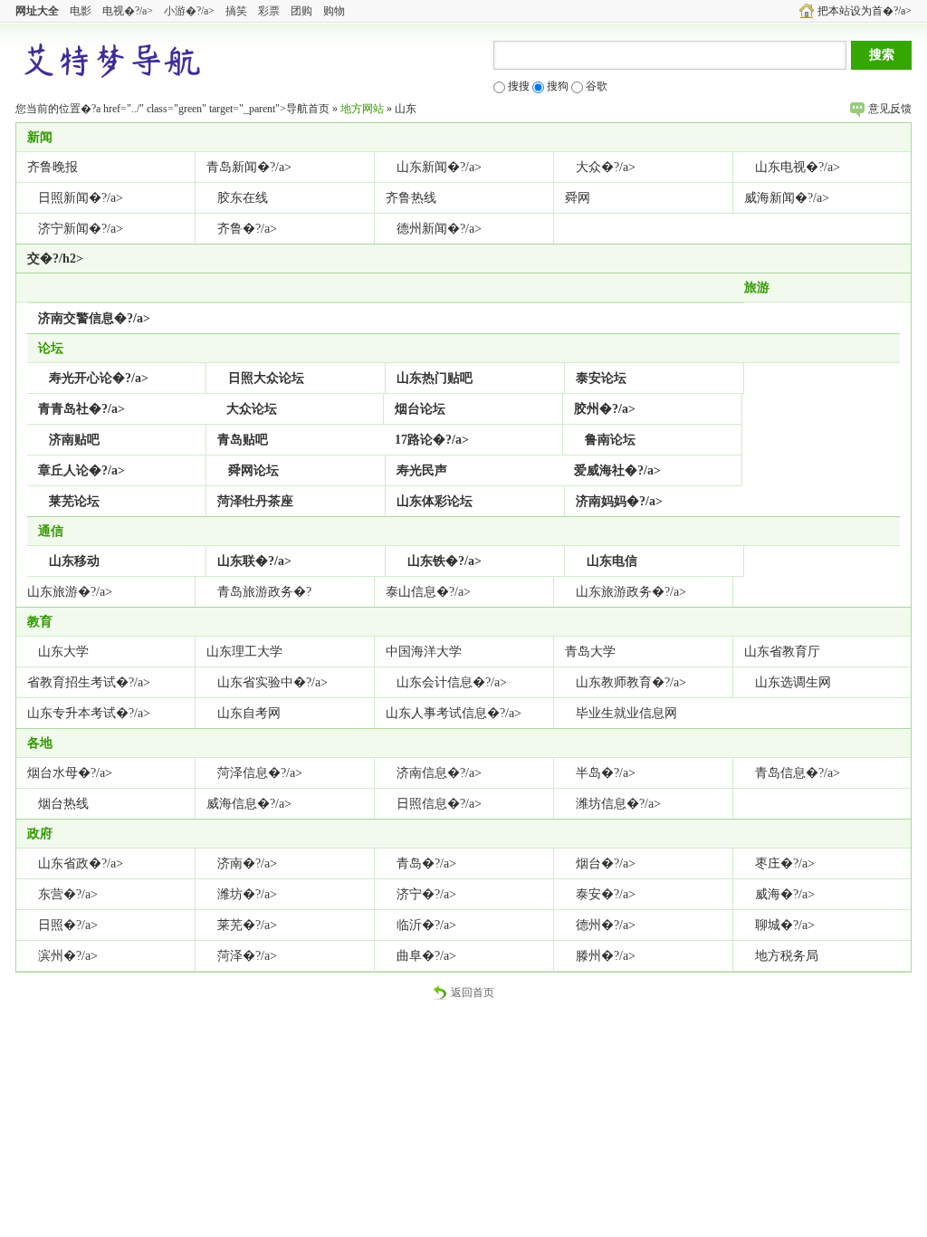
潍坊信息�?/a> (618, 803)
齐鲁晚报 (52, 167)
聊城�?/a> (785, 925)
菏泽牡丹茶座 (255, 501)
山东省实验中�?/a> (272, 682)
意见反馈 (890, 108)
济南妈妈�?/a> (619, 501)
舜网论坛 (253, 470)
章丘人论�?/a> (81, 470)
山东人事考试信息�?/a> (453, 713)
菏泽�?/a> (247, 956)
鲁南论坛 (610, 439)
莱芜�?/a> (247, 925)
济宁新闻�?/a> (80, 228)
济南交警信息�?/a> (94, 318)
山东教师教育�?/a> (631, 682)
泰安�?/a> (606, 894)
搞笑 (236, 11)
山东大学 (63, 651)
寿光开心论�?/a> (98, 378)
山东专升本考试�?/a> (88, 713)
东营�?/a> (68, 894)
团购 (301, 11)
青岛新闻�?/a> (248, 167)
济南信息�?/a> (439, 773)
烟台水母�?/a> (69, 773)
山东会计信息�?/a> (452, 682)
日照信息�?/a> (439, 803)
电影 (80, 11)
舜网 (577, 198)
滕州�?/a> (606, 956)
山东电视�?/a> (797, 167)
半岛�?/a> (606, 773)
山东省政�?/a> (80, 863)
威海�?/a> (785, 894)
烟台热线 (63, 803)
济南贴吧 (74, 439)
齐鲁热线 (411, 198)
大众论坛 (251, 409)
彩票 (269, 11)
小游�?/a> (189, 11)
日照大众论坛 (266, 378)
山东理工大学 (244, 651)
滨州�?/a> (68, 956)
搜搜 (517, 86)
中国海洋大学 (424, 651)
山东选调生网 (793, 682)
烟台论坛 (420, 409)
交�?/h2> (55, 258)
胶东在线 (242, 198)
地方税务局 (786, 956)
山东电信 (612, 561)
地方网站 (362, 108)
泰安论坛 (601, 378)
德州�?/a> (606, 925)
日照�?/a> (68, 925)
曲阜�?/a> (426, 956)
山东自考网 (249, 713)
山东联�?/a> (254, 561)
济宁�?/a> (426, 894)
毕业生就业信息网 (626, 713)
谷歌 (595, 86)
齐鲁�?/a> (247, 228)
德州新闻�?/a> (439, 228)
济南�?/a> (247, 863)
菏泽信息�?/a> (259, 773)
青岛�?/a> (426, 863)
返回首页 (472, 992)
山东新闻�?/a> (439, 167)
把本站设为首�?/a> (864, 11)
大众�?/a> (606, 167)
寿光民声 (422, 470)
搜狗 (556, 86)
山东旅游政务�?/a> (631, 592)
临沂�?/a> (426, 925)
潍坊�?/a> (247, 894)
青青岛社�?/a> (81, 409)
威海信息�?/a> (248, 803)
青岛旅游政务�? (264, 592)
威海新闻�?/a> (786, 198)
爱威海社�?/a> (617, 470)
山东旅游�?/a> (69, 592)
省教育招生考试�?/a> (88, 682)
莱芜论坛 (74, 501)
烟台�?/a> (606, 863)
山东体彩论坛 (435, 501)
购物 (334, 11)
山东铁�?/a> (444, 561)
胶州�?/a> (605, 409)
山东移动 (74, 561)
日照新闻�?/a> (80, 198)
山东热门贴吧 (435, 378)
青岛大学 (590, 651)
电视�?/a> (127, 11)
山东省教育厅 (782, 651)
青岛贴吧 (242, 439)
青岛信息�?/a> (797, 773)
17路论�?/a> (432, 439)
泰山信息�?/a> (428, 592)
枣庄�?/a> (785, 863)
